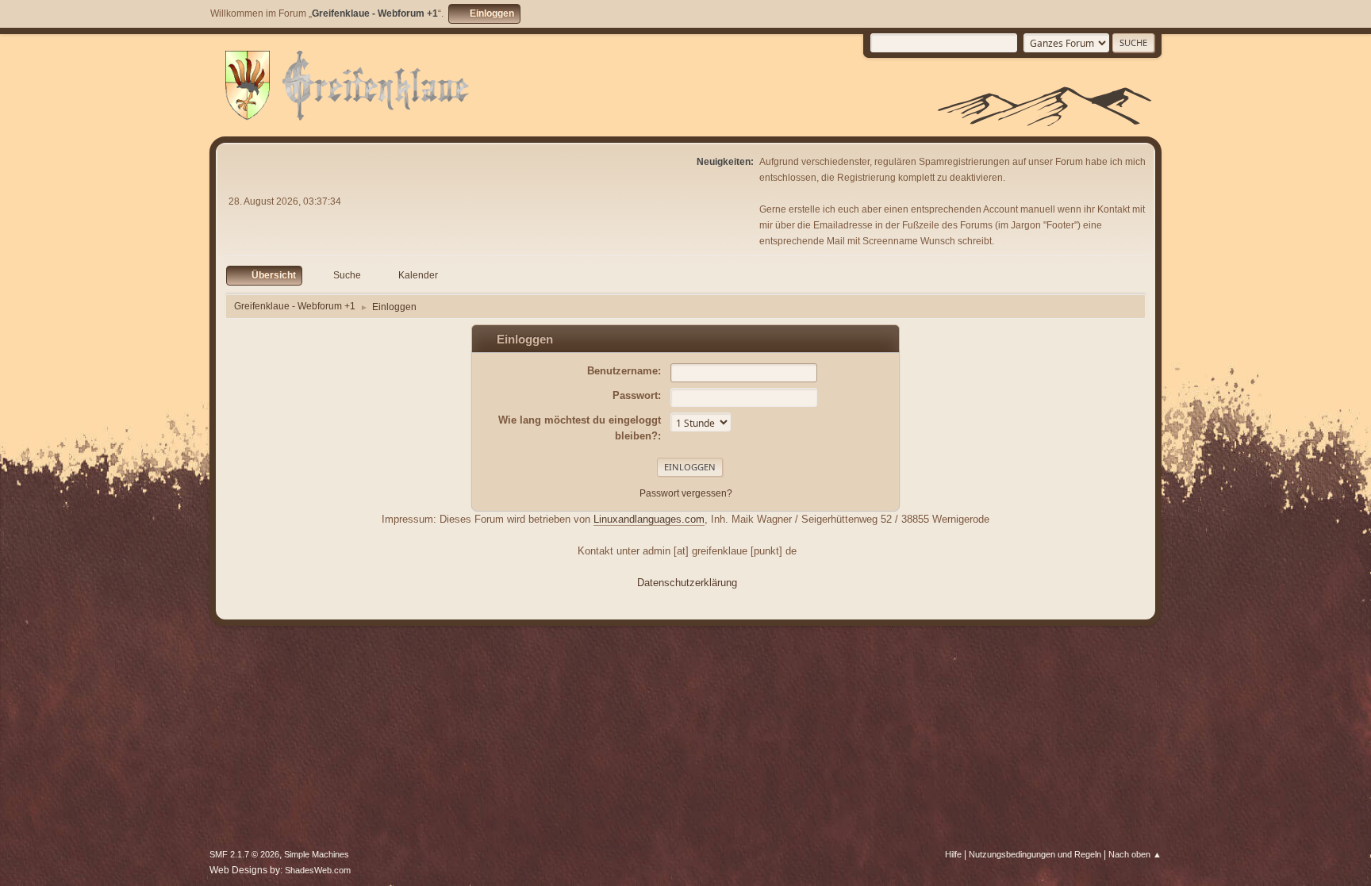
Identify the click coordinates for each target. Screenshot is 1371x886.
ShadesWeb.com (318, 870)
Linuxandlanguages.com (649, 519)
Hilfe (953, 854)
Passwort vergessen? (685, 493)
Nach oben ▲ (1135, 854)
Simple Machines (316, 854)
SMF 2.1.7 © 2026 (244, 854)
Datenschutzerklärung (687, 583)
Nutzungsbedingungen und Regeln (1035, 854)
